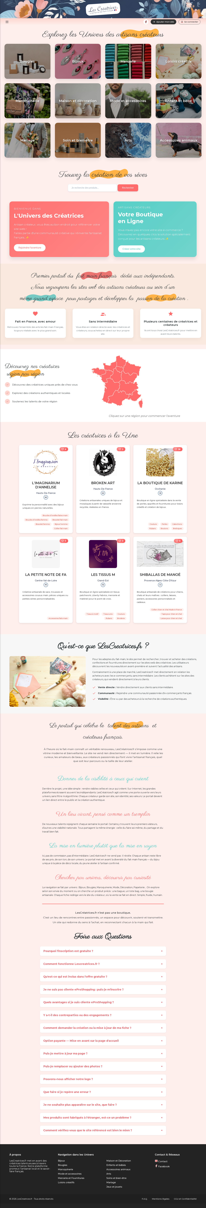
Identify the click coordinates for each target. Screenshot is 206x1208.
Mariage (111, 1182)
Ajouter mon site (165, 22)
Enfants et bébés (116, 1165)
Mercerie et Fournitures (71, 1178)
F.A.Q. (144, 1199)
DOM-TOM (95, 408)
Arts (108, 1173)
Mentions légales (160, 1199)
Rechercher (128, 188)
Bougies (62, 1165)
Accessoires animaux (118, 1169)
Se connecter (191, 22)
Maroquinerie (65, 1169)
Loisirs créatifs (66, 1182)
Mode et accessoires (70, 1173)
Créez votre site (131, 249)
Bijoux (61, 1160)
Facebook (164, 1166)
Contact (162, 1161)
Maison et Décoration (118, 1160)
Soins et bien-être (116, 1178)
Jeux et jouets (114, 1186)
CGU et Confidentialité (185, 1199)
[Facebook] (145, 21)
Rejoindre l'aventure (29, 247)
